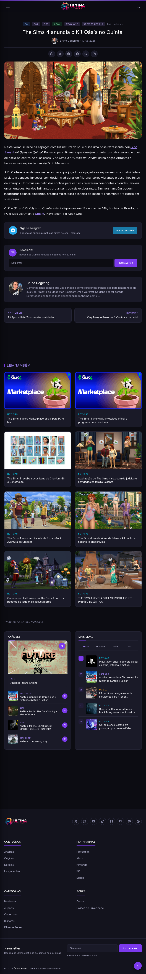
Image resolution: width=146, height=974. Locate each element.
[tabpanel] (108, 692)
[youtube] (93, 821)
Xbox (57, 24)
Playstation (83, 851)
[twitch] (120, 821)
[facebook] (111, 821)
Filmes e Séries (13, 927)
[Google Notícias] (138, 821)
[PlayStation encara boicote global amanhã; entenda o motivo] (91, 661)
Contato (81, 901)
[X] (60, 53)
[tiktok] (102, 821)
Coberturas (11, 914)
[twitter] (75, 821)
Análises (9, 851)
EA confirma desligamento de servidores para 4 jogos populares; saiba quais (115, 695)
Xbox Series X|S (93, 24)
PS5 (46, 24)
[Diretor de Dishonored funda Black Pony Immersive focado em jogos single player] (91, 708)
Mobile (81, 877)
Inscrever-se (126, 262)
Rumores (9, 920)
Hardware (10, 901)
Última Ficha (20, 968)
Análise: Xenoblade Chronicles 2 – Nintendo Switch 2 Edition (118, 679)
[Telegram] (77, 53)
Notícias (9, 864)
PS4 (36, 24)
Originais (9, 858)
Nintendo (82, 864)
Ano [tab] (130, 646)
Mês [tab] (115, 646)
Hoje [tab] (86, 646)
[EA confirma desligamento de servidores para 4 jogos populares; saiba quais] (91, 692)
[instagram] (84, 821)
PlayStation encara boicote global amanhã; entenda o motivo (118, 663)
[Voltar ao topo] (138, 966)
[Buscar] (138, 6)
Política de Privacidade (90, 907)
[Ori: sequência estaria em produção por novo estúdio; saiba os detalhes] (91, 724)
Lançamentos (12, 871)
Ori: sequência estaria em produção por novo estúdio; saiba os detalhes (115, 727)
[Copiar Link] (94, 53)
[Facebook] (68, 53)
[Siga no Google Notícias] (85, 53)
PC (26, 24)
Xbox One (72, 24)
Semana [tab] (101, 646)
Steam (39, 213)
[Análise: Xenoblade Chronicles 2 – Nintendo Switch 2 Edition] (91, 677)
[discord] (129, 821)
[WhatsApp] (51, 53)
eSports (9, 907)
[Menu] (7, 6)
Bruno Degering (69, 40)
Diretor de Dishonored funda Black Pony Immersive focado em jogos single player (118, 711)
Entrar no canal (125, 230)
